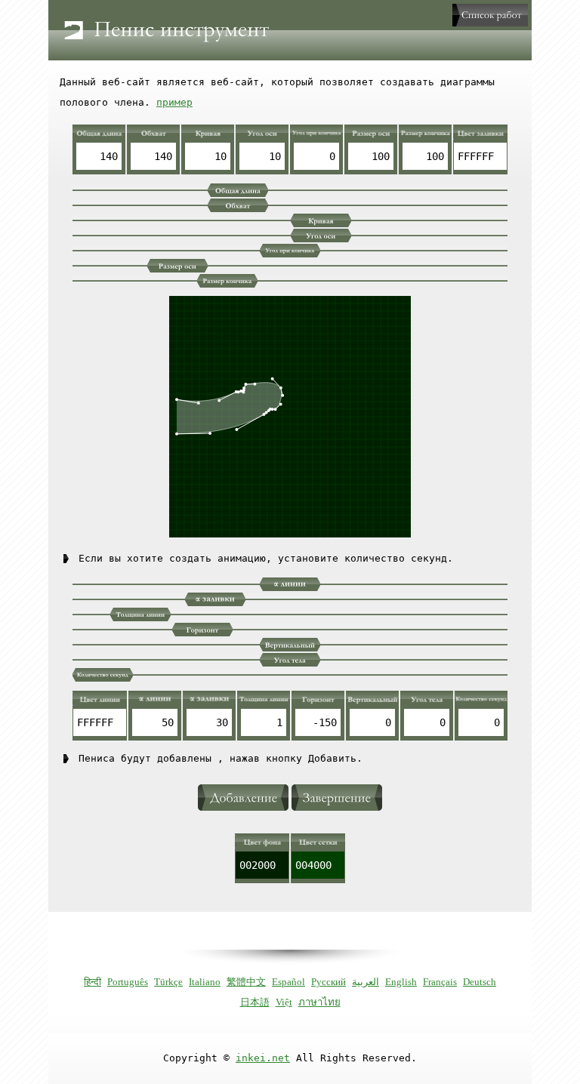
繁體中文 (246, 981)
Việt (284, 1002)
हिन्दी (92, 981)
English (401, 981)
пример (174, 102)
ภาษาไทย (319, 1002)
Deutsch (479, 981)
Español (288, 981)
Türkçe (168, 981)
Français (440, 981)
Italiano (205, 981)
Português (127, 981)
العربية (365, 981)
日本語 (255, 1002)
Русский (328, 981)
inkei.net (263, 1058)
